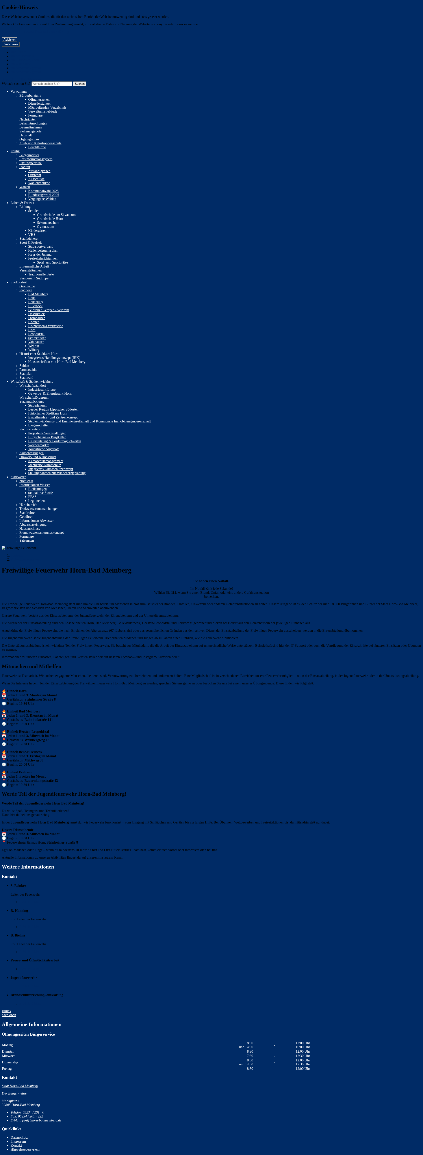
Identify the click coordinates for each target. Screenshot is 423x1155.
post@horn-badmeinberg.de (36, 1120)
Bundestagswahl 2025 (43, 195)
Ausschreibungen (31, 453)
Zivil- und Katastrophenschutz (40, 143)
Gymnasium (45, 226)
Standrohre (27, 512)
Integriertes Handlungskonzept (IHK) (54, 358)
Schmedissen (37, 338)
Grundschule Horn (50, 218)
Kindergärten (37, 230)
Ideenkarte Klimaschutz (44, 465)
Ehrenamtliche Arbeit (34, 266)
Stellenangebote (30, 131)
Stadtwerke (18, 477)
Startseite (17, 555)
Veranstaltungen (30, 270)
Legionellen (36, 501)
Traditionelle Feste (41, 274)
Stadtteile (25, 290)
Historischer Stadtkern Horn (38, 354)
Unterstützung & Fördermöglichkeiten (54, 441)
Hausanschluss (29, 528)
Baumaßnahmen (30, 127)
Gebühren (26, 516)
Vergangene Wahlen (42, 199)
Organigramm (29, 139)
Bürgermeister (29, 155)
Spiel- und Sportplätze (52, 262)
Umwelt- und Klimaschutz (37, 457)
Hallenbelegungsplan (43, 250)
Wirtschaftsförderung (33, 397)
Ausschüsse (36, 179)
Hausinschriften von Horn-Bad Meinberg (56, 362)
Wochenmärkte (38, 445)
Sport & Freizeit (30, 242)
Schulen (33, 211)
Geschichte (27, 286)
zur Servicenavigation (26, 68)
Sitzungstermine (30, 163)
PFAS (32, 497)
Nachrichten (27, 119)
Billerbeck (35, 306)
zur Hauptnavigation (25, 60)
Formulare (35, 115)
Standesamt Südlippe (33, 278)
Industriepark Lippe (42, 389)
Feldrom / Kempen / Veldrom (48, 310)
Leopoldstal (36, 334)
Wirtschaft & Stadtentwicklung (32, 381)
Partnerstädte (28, 369)
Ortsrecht (34, 175)
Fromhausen (36, 318)
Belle (31, 298)
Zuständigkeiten (39, 171)
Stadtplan (25, 373)
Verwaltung (19, 91)
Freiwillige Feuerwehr (26, 559)
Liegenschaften (38, 425)
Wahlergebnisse (39, 183)
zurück (6, 1011)
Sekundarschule (48, 222)
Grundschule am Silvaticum (56, 215)
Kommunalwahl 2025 (43, 191)
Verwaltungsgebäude (42, 111)
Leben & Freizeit (22, 203)
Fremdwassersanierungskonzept (41, 532)
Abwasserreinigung (32, 524)
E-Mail (30, 902)
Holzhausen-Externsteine (45, 326)
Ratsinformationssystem (35, 159)
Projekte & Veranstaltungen (47, 433)
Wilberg (33, 350)
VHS (31, 234)
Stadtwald (26, 377)
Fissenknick (36, 314)
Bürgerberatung (30, 95)
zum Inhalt (18, 52)
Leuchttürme (37, 147)
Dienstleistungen (39, 103)
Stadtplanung (37, 405)
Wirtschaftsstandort (32, 385)
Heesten (33, 322)
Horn (31, 330)
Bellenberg (35, 302)
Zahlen (24, 365)
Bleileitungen (37, 489)
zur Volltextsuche (23, 56)
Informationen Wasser (34, 485)
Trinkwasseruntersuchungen (38, 509)
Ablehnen (9, 39)
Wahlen (24, 187)
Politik (15, 151)
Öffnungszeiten (39, 99)
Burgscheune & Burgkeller (47, 437)
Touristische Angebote (43, 449)
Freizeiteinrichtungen (43, 258)
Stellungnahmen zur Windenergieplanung (57, 473)
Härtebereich (28, 505)
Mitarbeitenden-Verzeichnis (47, 107)
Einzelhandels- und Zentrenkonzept (53, 417)
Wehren (33, 346)
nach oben (9, 1015)
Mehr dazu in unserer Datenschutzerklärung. (36, 32)
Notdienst (26, 481)
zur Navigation (21, 64)
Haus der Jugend (40, 254)
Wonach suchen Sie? (16, 83)
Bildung (25, 207)
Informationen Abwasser (36, 520)
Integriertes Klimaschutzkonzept (50, 469)
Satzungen (26, 540)
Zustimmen (11, 44)
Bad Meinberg (38, 294)
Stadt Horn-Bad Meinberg (20, 1086)
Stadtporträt (19, 282)
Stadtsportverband (40, 246)
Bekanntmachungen (33, 123)
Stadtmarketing (29, 429)
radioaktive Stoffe (40, 493)
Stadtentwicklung (31, 401)
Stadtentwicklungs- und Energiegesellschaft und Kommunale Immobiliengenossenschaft (89, 421)
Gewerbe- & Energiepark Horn (50, 393)
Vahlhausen (36, 342)
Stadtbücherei (28, 238)
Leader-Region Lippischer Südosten (53, 409)
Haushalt (25, 135)
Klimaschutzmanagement (45, 461)
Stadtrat (24, 167)
